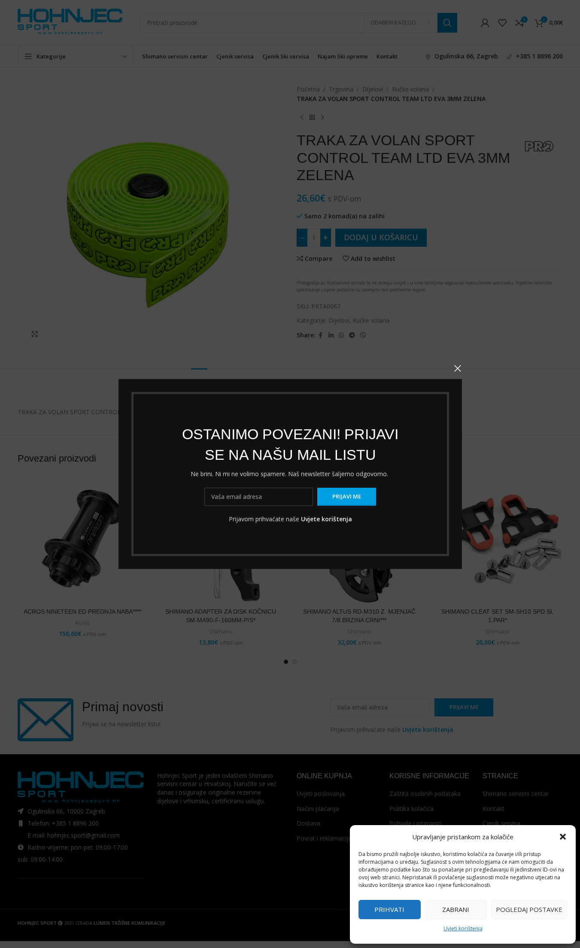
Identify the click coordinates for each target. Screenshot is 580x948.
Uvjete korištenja (326, 519)
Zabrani (455, 909)
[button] (563, 836)
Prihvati (389, 909)
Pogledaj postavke (529, 909)
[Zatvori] (457, 368)
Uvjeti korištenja (463, 928)
